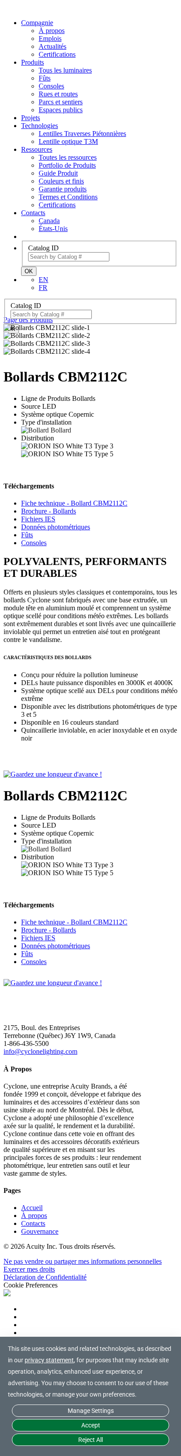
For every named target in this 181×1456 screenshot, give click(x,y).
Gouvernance (39, 1231)
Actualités (52, 46)
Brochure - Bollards (48, 511)
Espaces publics (61, 110)
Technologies (39, 125)
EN (43, 279)
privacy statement (49, 1360)
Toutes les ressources (68, 157)
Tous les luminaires (65, 70)
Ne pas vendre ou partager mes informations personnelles (83, 1261)
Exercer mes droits (29, 1269)
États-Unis (53, 228)
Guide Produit (58, 173)
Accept (90, 1425)
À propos (52, 30)
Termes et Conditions (68, 197)
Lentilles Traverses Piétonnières (82, 133)
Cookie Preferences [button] (31, 1285)
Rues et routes (58, 94)
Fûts (45, 78)
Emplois (50, 38)
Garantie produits (63, 189)
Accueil (32, 1207)
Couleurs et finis (61, 181)
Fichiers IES (38, 519)
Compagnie (37, 22)
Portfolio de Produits (67, 165)
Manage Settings (91, 1410)
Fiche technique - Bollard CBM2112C (74, 503)
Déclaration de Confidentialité (45, 1277)
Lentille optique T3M (68, 141)
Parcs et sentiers (61, 102)
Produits (32, 62)
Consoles (51, 86)
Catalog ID (43, 248)
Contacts (33, 212)
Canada (49, 220)
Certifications (57, 54)
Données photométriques (55, 527)
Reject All (90, 1439)
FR (43, 287)
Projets (30, 117)
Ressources (36, 149)
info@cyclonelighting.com (40, 1051)
